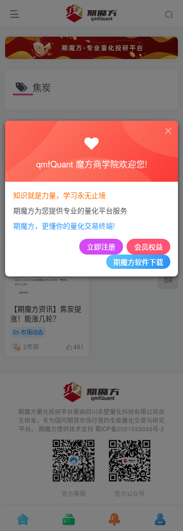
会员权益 (148, 246)
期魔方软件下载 (138, 262)
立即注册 (101, 246)
